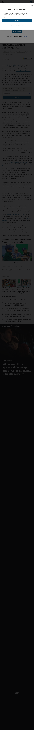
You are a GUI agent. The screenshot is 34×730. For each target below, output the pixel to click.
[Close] (32, 5)
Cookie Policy (26, 17)
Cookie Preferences (17, 25)
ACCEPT (17, 20)
